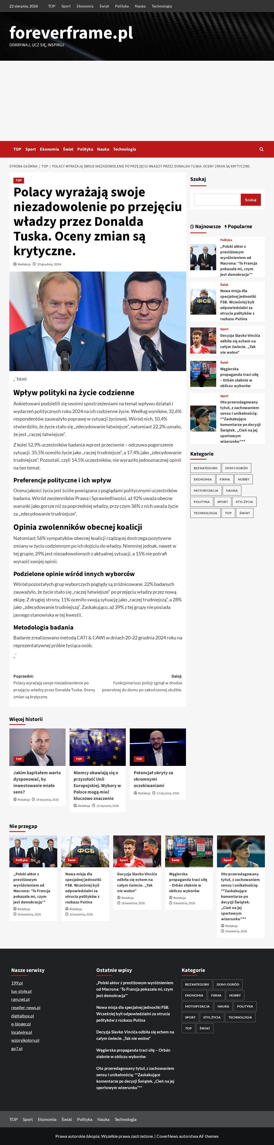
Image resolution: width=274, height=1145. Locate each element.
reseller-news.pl (25, 1007)
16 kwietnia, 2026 (81, 914)
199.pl (17, 982)
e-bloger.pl (21, 1023)
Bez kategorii (206, 468)
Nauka (140, 6)
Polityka (122, 6)
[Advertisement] (137, 100)
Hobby (243, 479)
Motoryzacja (206, 490)
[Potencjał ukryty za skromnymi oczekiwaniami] (158, 747)
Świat (104, 6)
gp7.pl (16, 1048)
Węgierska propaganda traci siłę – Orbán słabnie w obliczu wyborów (239, 377)
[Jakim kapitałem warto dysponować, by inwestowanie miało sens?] (37, 747)
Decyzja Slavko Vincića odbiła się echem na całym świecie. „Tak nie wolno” (240, 344)
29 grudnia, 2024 (49, 264)
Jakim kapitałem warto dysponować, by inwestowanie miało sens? (37, 782)
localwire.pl (21, 1032)
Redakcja (24, 264)
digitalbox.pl (22, 1015)
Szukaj (198, 179)
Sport (66, 6)
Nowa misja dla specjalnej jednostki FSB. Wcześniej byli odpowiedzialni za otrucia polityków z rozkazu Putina (238, 305)
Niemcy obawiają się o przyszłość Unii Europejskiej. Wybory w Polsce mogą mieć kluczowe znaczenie (97, 786)
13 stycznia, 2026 (107, 806)
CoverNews (167, 1136)
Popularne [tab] (239, 226)
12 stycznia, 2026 (168, 793)
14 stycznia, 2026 (47, 799)
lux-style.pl (21, 991)
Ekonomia (85, 6)
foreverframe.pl (71, 32)
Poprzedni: (54, 686)
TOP (51, 6)
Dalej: (142, 683)
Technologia (162, 6)
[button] (261, 149)
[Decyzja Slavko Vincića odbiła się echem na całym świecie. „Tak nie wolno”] (203, 339)
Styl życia (244, 502)
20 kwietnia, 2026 (29, 914)
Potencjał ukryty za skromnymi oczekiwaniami (153, 779)
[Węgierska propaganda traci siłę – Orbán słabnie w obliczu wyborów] (203, 373)
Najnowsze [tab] (207, 226)
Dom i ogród (236, 468)
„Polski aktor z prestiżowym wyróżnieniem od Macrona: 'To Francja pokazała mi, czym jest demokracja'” (238, 260)
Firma (225, 479)
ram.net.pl (20, 999)
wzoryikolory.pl (25, 1040)
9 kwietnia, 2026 (184, 903)
